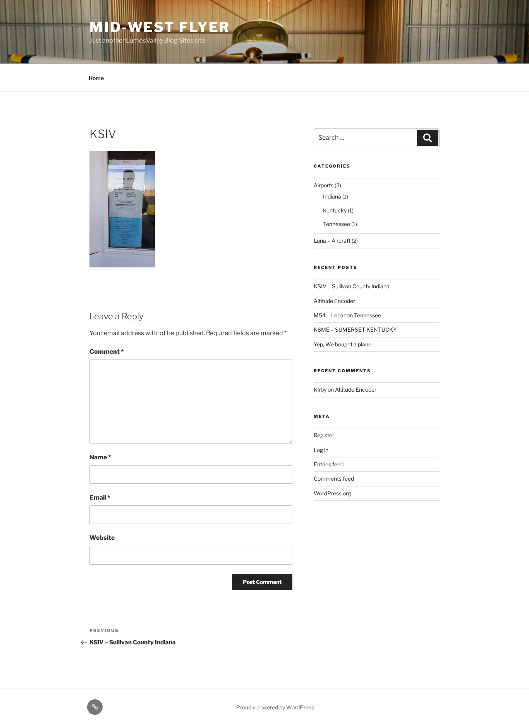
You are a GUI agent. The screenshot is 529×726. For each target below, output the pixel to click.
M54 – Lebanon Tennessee (347, 315)
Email (99, 497)
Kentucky (335, 210)
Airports (323, 185)
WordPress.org (332, 493)
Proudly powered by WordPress (275, 707)
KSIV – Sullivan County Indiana (352, 286)
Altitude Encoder (334, 301)
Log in (321, 450)
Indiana (332, 196)
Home (96, 78)
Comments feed (334, 478)
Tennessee (336, 224)
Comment (106, 351)
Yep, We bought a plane (342, 344)
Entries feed (329, 464)
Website (102, 537)
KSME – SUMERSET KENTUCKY (355, 329)
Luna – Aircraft (332, 240)
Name (100, 457)
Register (324, 435)
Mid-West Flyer (159, 27)
